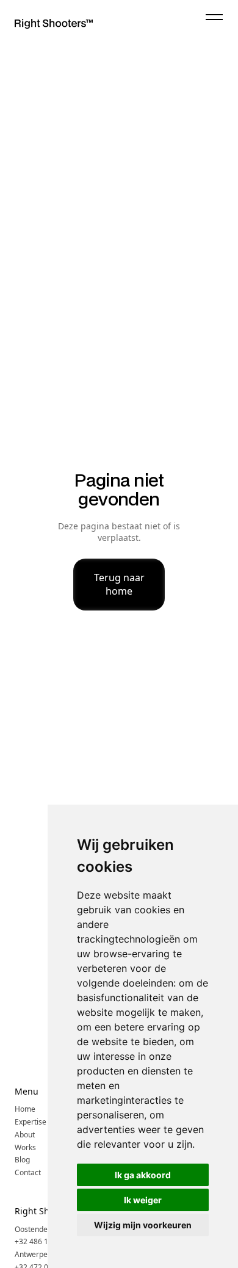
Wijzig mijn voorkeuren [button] (143, 1225)
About (25, 1135)
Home (25, 1109)
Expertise (30, 1122)
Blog (22, 1160)
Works (25, 1148)
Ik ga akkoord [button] (143, 1175)
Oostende (31, 1229)
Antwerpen (33, 1254)
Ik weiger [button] (143, 1200)
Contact (28, 1173)
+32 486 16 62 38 (44, 1242)
